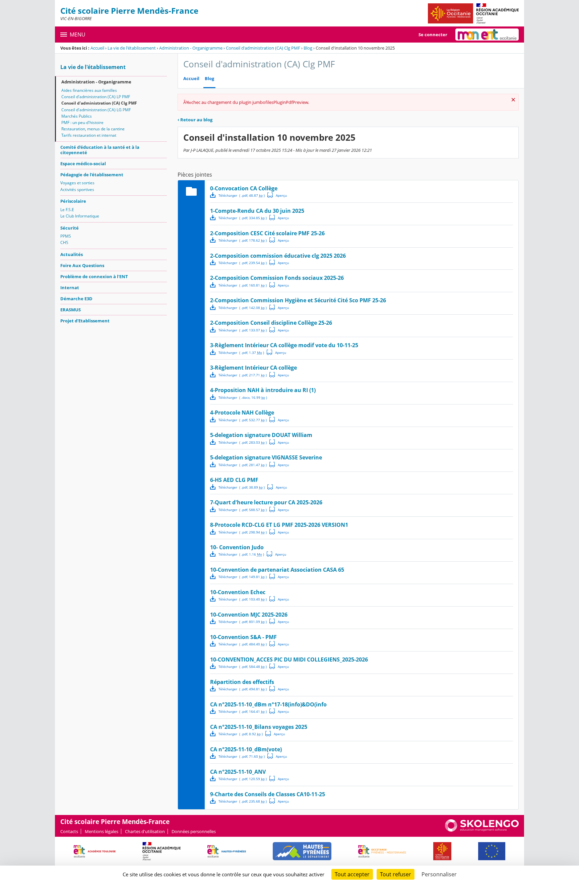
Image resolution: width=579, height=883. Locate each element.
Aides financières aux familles (89, 90)
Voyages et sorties (77, 183)
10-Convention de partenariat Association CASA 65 (277, 569)
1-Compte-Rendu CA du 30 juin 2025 (257, 210)
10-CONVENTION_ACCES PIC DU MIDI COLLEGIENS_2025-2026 (289, 659)
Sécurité (69, 228)
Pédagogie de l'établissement (91, 175)
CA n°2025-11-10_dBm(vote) (246, 749)
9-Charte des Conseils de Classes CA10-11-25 (267, 794)
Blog (308, 48)
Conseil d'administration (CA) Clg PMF (263, 48)
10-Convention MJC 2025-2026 (248, 614)
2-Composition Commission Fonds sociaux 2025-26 (277, 277)
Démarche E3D (76, 299)
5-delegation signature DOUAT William (261, 435)
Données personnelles (194, 831)
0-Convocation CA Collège (243, 188)
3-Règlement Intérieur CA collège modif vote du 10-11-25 (284, 345)
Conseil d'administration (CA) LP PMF (95, 97)
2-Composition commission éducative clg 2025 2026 (278, 255)
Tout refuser (395, 874)
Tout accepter (352, 874)
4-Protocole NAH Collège (242, 412)
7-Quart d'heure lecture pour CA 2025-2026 (266, 502)
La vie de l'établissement (132, 48)
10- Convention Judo (237, 547)
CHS (64, 242)
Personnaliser (439, 874)
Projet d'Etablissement (85, 321)
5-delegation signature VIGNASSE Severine (266, 457)
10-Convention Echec (237, 592)
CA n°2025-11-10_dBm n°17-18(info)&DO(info (268, 704)
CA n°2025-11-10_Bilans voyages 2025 (258, 727)
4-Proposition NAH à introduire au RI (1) (263, 390)
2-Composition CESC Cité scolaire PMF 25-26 (267, 233)
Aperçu (277, 195)
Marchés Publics (76, 116)
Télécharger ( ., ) (241, 195)
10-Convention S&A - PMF (243, 637)
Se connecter (433, 34)
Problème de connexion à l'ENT (94, 276)
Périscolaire (73, 201)
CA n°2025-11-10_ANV (238, 771)
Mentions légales (101, 831)
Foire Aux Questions (82, 265)
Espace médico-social (83, 164)
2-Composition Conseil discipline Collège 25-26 (271, 322)
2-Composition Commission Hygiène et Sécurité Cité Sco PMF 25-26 (298, 300)
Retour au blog (195, 120)
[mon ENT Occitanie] (487, 34)
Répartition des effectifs (242, 682)
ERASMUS (70, 310)
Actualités (71, 254)
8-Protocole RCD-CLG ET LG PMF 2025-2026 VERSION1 (279, 524)
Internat (69, 288)
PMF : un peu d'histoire (82, 122)
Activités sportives (77, 189)
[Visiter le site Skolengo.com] (482, 830)
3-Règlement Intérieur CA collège (253, 367)
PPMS (65, 236)
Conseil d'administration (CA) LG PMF (96, 110)
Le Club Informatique (79, 216)
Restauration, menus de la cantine (93, 129)
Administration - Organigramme (190, 48)
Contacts (69, 831)
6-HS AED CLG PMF (234, 480)
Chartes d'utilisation (145, 831)
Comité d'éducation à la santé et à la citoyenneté (99, 149)
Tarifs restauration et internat (88, 135)
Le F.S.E (67, 209)
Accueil (97, 48)
